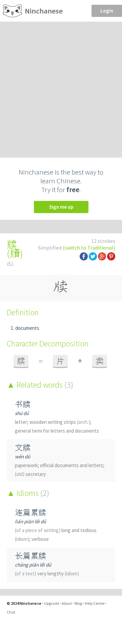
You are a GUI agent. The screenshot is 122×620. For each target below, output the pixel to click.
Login (106, 10)
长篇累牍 (30, 556)
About (67, 603)
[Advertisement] (61, 86)
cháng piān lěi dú (33, 564)
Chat (11, 612)
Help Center (95, 603)
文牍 (22, 448)
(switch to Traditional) (89, 247)
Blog (78, 603)
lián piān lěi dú (30, 521)
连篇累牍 (30, 512)
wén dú (22, 456)
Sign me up (61, 207)
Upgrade (51, 603)
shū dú (22, 413)
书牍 (22, 404)
